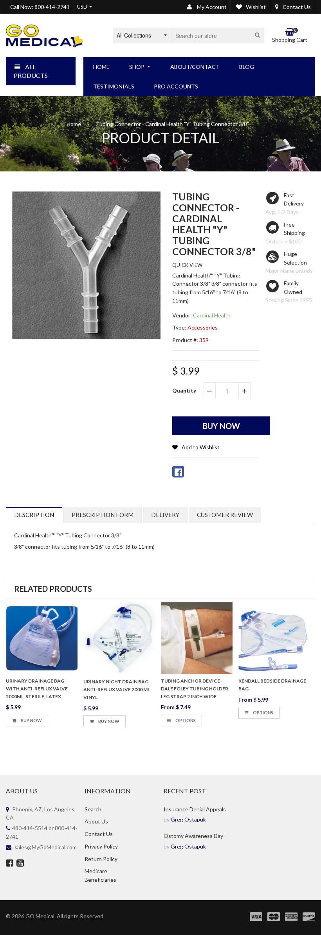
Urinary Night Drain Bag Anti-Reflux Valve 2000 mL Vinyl (116, 689)
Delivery (165, 514)
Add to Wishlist (201, 447)
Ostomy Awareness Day (193, 835)
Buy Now (31, 720)
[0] (178, 471)
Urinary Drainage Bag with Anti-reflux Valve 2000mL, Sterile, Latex (37, 688)
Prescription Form (102, 514)
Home (74, 124)
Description (34, 514)
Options (185, 720)
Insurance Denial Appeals (195, 809)
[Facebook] (9, 864)
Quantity (184, 390)
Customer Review (225, 514)
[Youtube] (20, 864)
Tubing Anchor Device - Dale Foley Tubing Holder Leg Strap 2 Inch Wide (194, 688)
